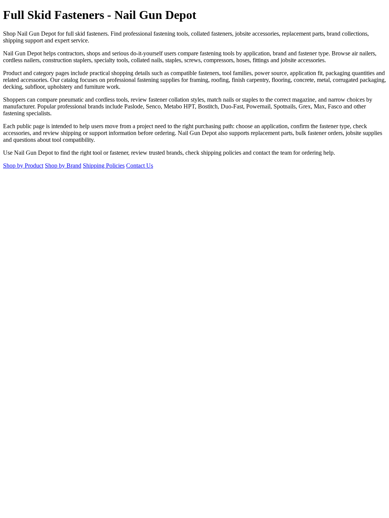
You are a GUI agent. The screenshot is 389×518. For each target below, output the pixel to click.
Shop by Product (23, 165)
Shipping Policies (104, 165)
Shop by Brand (63, 165)
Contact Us (139, 165)
